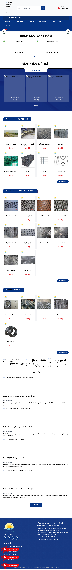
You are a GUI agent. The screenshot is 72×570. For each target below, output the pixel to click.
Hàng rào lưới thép (11, 144)
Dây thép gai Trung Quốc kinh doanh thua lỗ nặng (19, 396)
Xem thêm (35, 70)
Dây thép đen (58, 97)
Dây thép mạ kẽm (28, 315)
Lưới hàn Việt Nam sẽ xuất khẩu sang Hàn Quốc (18, 489)
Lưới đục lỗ (27, 243)
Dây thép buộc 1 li (44, 315)
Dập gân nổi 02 (14, 97)
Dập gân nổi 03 (44, 243)
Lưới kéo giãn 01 (11, 243)
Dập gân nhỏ (27, 270)
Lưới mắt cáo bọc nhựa (11, 171)
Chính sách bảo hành (11, 551)
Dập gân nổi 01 (11, 270)
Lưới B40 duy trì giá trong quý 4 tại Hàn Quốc (17, 427)
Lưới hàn (44, 171)
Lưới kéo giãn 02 (61, 216)
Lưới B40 (60, 144)
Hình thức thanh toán (11, 560)
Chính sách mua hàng (11, 554)
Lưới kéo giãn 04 (27, 216)
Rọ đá (27, 171)
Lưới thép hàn (18, 52)
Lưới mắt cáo (61, 171)
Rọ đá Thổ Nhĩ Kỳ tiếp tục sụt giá (13, 458)
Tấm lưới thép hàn (44, 144)
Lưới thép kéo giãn (52, 52)
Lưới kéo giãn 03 (44, 216)
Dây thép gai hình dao (11, 315)
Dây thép (17, 290)
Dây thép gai (60, 315)
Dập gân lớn (36, 97)
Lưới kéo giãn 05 (11, 216)
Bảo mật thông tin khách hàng (13, 546)
